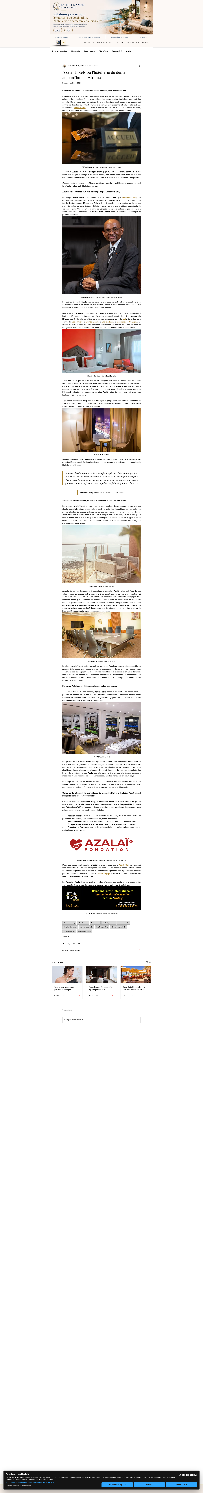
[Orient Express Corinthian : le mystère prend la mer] (101, 974)
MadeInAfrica (82, 923)
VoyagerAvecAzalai (86, 927)
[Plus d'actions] (139, 66)
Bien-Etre (103, 51)
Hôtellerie (75, 51)
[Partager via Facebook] (63, 944)
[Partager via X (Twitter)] (69, 944)
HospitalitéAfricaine (70, 927)
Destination (89, 51)
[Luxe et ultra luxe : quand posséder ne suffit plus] (67, 974)
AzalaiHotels (95, 923)
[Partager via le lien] (79, 944)
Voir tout (148, 962)
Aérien (129, 51)
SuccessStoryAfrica (84, 931)
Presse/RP (117, 51)
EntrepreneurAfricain (119, 927)
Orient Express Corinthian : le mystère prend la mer (100, 988)
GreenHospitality (69, 923)
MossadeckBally (123, 923)
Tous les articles (59, 51)
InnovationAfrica (69, 931)
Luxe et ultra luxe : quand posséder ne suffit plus (64, 988)
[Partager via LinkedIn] (74, 944)
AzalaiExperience (108, 923)
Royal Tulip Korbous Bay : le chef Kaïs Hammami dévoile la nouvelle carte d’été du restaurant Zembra (135, 988)
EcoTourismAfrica (102, 927)
